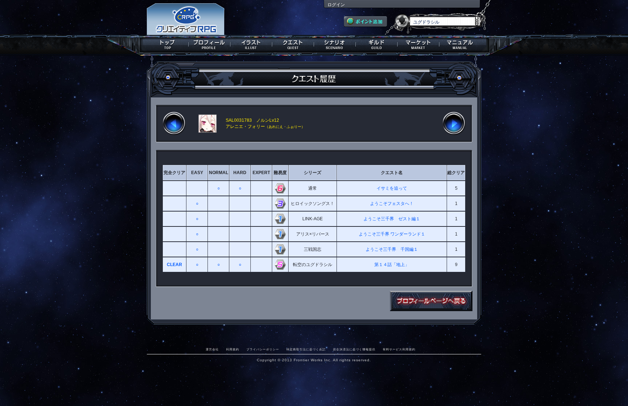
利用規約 (232, 349)
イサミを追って (392, 188)
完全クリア (174, 172)
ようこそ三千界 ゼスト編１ (391, 218)
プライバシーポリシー (262, 349)
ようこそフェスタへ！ (392, 203)
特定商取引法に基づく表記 (306, 349)
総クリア (456, 172)
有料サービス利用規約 (399, 349)
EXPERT (261, 172)
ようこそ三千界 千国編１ (392, 249)
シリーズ (312, 172)
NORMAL (218, 172)
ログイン (336, 4)
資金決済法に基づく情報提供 (354, 349)
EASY (197, 172)
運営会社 (212, 349)
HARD (239, 172)
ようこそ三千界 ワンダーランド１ (392, 234)
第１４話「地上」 (391, 264)
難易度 (280, 172)
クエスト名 (392, 172)
